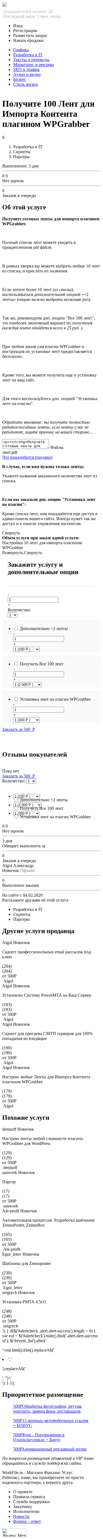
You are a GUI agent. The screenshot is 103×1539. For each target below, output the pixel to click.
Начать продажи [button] (28, 40)
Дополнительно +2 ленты (44, 628)
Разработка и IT (28, 54)
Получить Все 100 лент (41, 664)
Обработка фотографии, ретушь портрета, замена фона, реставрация (47, 1408)
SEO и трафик (26, 69)
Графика (21, 49)
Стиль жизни (25, 84)
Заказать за (18, 729)
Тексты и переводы (31, 59)
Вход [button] (18, 25)
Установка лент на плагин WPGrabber (55, 699)
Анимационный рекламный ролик (50, 1449)
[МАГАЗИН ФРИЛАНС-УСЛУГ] (4, 5)
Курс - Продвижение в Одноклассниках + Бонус (39, 1437)
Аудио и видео (27, 74)
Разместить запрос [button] (30, 35)
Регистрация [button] (25, 30)
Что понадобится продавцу (27, 457)
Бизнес (19, 79)
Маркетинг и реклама (33, 64)
